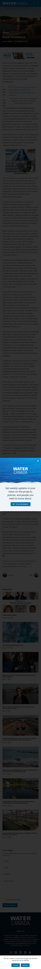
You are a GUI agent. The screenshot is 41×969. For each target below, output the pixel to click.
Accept (15, 965)
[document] (20, 484)
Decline (25, 965)
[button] (38, 461)
